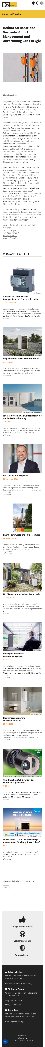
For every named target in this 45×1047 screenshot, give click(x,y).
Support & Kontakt (14, 1000)
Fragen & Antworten (14, 1004)
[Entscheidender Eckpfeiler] (22, 458)
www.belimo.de (9, 238)
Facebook (30, 881)
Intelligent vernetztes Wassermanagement (13, 655)
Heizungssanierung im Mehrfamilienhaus (14, 719)
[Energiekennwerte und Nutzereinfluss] (22, 518)
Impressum (22, 1035)
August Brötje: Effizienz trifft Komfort (21, 358)
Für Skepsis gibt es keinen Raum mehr (21, 594)
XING (6, 887)
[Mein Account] (38, 3)
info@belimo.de (10, 235)
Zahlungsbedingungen (16, 1021)
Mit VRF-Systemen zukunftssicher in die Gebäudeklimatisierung (22, 417)
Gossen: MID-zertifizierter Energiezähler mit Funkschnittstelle (20, 298)
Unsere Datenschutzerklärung (19, 983)
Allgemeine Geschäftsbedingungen (24, 1039)
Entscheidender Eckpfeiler (16, 475)
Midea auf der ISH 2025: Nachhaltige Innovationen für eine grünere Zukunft (21, 841)
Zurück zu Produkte (11, 13)
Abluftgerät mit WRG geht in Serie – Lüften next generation (20, 781)
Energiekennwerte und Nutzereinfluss (21, 534)
